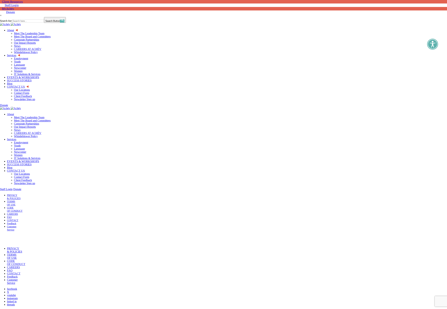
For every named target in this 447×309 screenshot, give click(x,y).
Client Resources (12, 1)
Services (11, 139)
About (10, 114)
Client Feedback (23, 180)
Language (19, 148)
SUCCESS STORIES (19, 164)
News (17, 129)
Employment (21, 142)
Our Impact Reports (25, 126)
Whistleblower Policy (26, 136)
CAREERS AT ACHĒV (27, 133)
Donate (10, 12)
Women (18, 155)
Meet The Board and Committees (32, 120)
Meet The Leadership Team (29, 117)
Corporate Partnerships (26, 123)
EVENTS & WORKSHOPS (23, 161)
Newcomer (20, 151)
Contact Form (21, 177)
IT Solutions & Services (27, 158)
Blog (9, 167)
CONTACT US (16, 170)
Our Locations (22, 173)
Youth (17, 145)
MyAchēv (8, 8)
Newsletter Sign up (24, 183)
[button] (11, 239)
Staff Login (12, 5)
